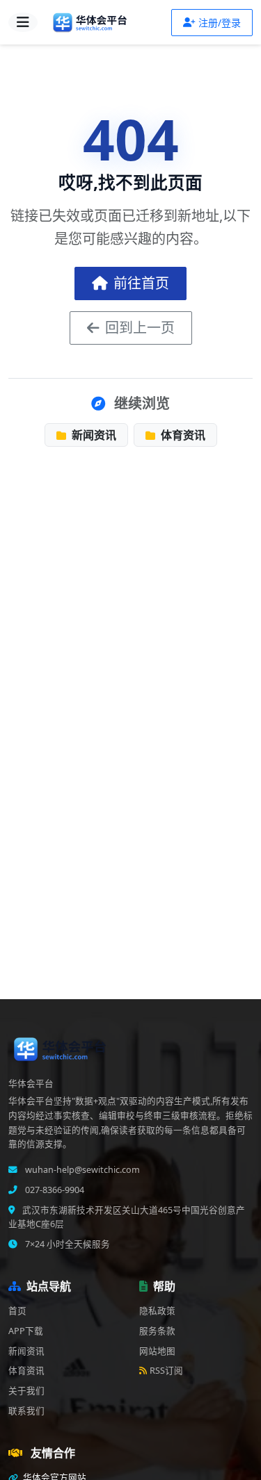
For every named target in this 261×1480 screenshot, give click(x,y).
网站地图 (157, 1351)
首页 (17, 1311)
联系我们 (26, 1411)
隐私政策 (157, 1311)
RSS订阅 (166, 1370)
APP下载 (25, 1331)
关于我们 (26, 1391)
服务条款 (157, 1331)
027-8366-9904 (53, 1190)
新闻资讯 (92, 435)
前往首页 (141, 283)
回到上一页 (140, 327)
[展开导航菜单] (23, 22)
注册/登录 (219, 22)
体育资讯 (181, 435)
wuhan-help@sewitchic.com (81, 1170)
